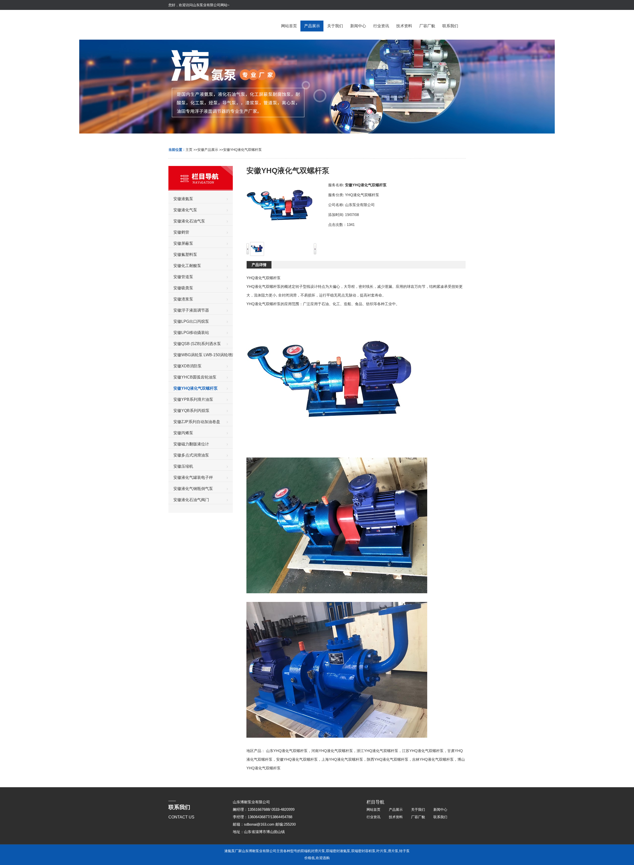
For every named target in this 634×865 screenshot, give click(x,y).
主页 (188, 150)
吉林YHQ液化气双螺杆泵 (433, 759)
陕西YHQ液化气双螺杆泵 (387, 759)
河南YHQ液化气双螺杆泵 (332, 751)
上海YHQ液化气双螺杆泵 (342, 759)
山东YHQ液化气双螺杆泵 (287, 751)
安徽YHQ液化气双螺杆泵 (242, 150)
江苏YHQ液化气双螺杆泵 (423, 751)
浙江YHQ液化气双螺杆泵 (377, 751)
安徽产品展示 (207, 150)
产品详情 (259, 265)
